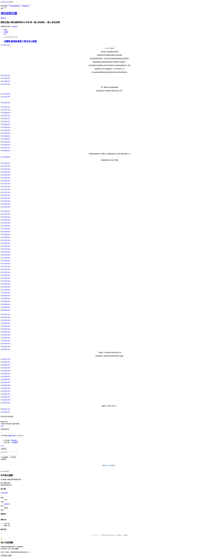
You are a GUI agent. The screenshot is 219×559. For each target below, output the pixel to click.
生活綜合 (14, 26)
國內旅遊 (14, 440)
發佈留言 (3, 459)
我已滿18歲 (4, 555)
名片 (5, 34)
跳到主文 (3, 18)
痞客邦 (10, 435)
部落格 (6, 32)
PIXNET (97, 535)
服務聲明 (126, 535)
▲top (2, 445)
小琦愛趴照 (14, 442)
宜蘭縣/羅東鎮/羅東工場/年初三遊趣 (20, 41)
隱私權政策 (119, 535)
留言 (14, 435)
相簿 (5, 30)
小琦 (2, 426)
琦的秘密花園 (9, 13)
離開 (10, 555)
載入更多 (3, 448)
